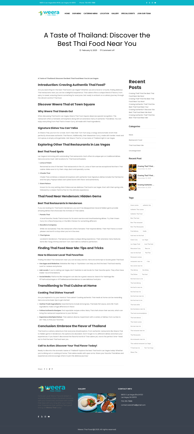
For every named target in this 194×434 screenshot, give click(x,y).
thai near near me (136, 326)
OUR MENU (76, 13)
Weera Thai (134, 352)
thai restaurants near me (138, 339)
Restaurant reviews (136, 257)
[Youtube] (155, 2)
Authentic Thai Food (136, 214)
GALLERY (115, 13)
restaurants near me (136, 261)
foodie (144, 231)
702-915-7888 (90, 3)
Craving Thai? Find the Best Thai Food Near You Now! (141, 100)
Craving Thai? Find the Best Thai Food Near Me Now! (141, 94)
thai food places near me (138, 309)
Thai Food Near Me (136, 145)
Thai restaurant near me (137, 330)
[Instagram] (152, 2)
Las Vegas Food (135, 244)
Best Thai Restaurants (137, 227)
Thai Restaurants (136, 335)
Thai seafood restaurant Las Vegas (141, 343)
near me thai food (136, 252)
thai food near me (136, 291)
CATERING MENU (91, 13)
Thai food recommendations (139, 313)
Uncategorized (135, 151)
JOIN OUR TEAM (144, 13)
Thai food (144, 274)
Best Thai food (135, 218)
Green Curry (134, 240)
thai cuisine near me (136, 266)
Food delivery (134, 231)
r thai (148, 261)
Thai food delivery (136, 283)
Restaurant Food (135, 140)
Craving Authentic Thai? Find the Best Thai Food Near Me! (142, 116)
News (131, 135)
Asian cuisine (134, 205)
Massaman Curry (136, 248)
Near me (147, 248)
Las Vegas (145, 240)
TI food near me (135, 348)
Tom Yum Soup (148, 348)
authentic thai (147, 205)
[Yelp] (149, 2)
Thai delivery (134, 270)
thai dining (145, 270)
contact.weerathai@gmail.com (133, 405)
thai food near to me (136, 300)
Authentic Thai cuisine (137, 209)
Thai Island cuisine (136, 322)
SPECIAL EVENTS (128, 13)
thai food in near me (136, 287)
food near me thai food (137, 235)
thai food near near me (137, 296)
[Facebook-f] (146, 2)
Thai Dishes (134, 274)
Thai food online (135, 304)
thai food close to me (137, 279)
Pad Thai (147, 252)
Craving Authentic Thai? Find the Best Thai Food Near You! (142, 105)
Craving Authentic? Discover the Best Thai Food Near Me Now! (142, 110)
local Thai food (148, 244)
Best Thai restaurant (136, 222)
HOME (67, 13)
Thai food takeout (136, 317)
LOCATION (104, 13)
